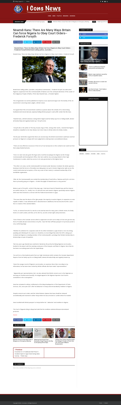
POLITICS (59, 15)
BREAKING (65, 15)
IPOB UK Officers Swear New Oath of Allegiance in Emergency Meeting (56, 21)
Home (27, 1)
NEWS (53, 15)
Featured (93, 153)
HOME (49, 15)
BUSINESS (72, 15)
